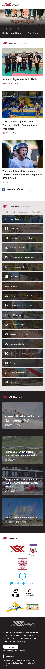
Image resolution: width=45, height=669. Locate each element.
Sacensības (7, 83)
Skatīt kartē (25, 206)
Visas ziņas (23, 43)
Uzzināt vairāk (33, 32)
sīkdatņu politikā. (24, 641)
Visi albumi (23, 396)
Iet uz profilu (30, 189)
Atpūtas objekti (23, 211)
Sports (5, 132)
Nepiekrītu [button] (10, 656)
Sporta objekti (37, 211)
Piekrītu (10, 646)
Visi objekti (10, 211)
